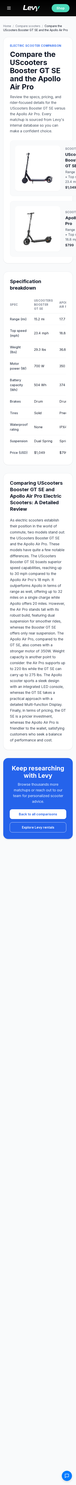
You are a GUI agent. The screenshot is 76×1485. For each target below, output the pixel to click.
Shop (61, 8)
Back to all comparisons (38, 814)
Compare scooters (27, 26)
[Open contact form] (67, 1476)
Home (7, 26)
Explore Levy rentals (38, 827)
